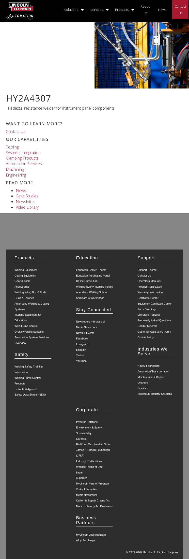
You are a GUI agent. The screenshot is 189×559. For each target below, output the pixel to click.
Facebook (82, 338)
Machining (15, 169)
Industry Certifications (89, 461)
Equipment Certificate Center (155, 303)
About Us (145, 9)
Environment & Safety (89, 427)
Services (96, 9)
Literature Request (149, 314)
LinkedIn (81, 349)
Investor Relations (87, 421)
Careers (81, 438)
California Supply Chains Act (93, 500)
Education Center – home (91, 269)
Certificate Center (148, 297)
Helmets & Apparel (25, 389)
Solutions (71, 9)
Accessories (22, 286)
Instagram (82, 344)
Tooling (12, 147)
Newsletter (25, 201)
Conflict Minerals (147, 325)
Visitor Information (86, 489)
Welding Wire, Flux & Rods (30, 292)
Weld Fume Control (26, 325)
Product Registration (150, 286)
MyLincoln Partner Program (92, 483)
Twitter (80, 355)
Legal (79, 472)
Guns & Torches (24, 297)
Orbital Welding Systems (29, 331)
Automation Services (24, 163)
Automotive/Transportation (153, 371)
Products (121, 9)
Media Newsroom (86, 327)
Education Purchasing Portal (93, 275)
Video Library (27, 207)
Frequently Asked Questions (155, 320)
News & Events (85, 332)
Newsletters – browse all (90, 321)
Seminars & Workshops (90, 297)
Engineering (16, 175)
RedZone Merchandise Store (93, 444)
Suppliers (81, 477)
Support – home (147, 269)
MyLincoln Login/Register (91, 534)
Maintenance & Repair (151, 377)
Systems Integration (23, 152)
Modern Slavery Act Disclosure (94, 506)
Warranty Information (150, 292)
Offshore (143, 382)
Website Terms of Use (89, 466)
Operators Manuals (149, 281)
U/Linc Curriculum (86, 281)
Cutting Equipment (25, 275)
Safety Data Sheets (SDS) (30, 394)
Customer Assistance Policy (154, 331)
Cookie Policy (146, 337)
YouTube (81, 360)
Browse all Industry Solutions (155, 393)
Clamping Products (22, 158)
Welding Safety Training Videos (94, 286)
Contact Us (180, 9)
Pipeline (142, 388)
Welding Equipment (26, 269)
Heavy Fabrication (148, 365)
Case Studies (27, 196)
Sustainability (84, 433)
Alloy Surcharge (85, 540)
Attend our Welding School (91, 292)
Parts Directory (147, 309)
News (162, 9)
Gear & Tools (22, 281)
